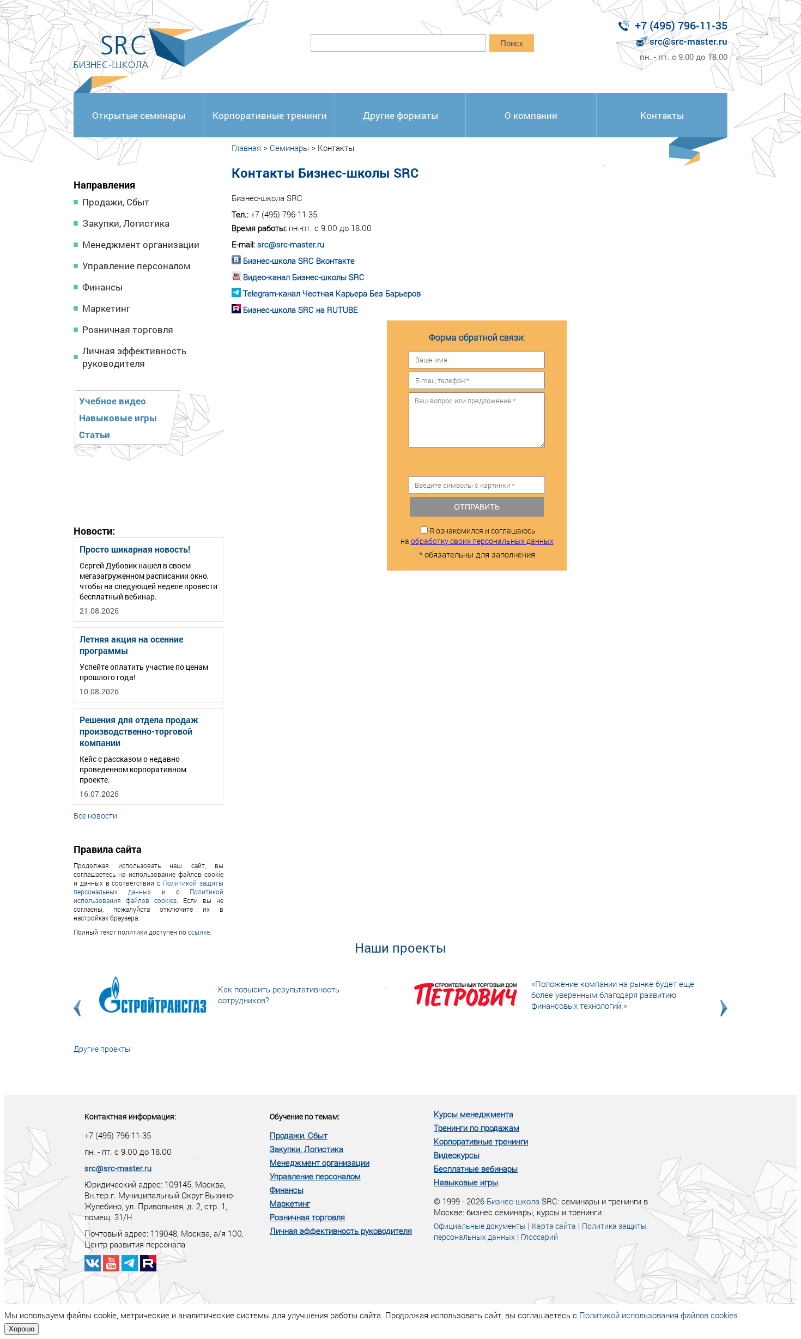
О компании (531, 115)
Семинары (289, 147)
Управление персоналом (136, 265)
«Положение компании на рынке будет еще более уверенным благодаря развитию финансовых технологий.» (612, 994)
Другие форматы (400, 115)
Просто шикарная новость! (135, 549)
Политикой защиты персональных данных (148, 887)
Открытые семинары (138, 115)
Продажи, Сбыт (115, 202)
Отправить (477, 506)
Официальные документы (480, 1226)
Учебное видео (112, 401)
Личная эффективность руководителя (134, 356)
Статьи (94, 434)
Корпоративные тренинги (270, 115)
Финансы (102, 287)
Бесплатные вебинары (476, 1168)
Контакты (662, 115)
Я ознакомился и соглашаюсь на (477, 535)
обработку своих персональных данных (482, 541)
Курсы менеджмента (473, 1113)
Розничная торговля (127, 329)
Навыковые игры (118, 417)
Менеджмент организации (140, 244)
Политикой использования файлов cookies (148, 896)
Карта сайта (554, 1226)
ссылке (199, 932)
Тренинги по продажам (476, 1127)
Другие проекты (102, 1049)
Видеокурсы (457, 1154)
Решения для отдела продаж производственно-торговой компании (139, 731)
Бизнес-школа (513, 1201)
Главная (246, 147)
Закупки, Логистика (125, 223)
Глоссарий (539, 1237)
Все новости (95, 815)
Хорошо (21, 1329)
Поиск (511, 43)
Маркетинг (106, 308)
